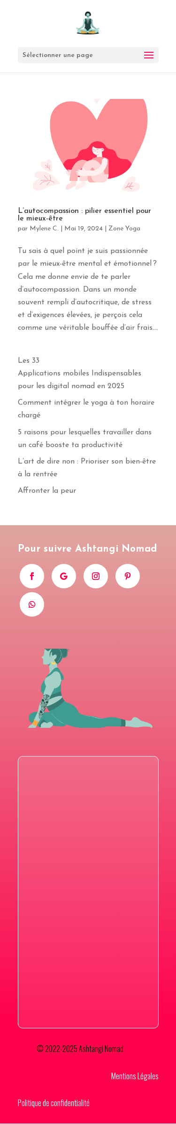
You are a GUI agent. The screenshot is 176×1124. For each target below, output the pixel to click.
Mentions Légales (135, 1076)
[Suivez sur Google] (64, 576)
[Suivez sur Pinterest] (127, 576)
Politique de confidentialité (54, 1102)
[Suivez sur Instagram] (96, 576)
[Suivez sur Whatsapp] (32, 604)
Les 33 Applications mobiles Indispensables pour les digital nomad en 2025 (79, 373)
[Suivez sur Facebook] (32, 576)
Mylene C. (44, 228)
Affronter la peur (47, 491)
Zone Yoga (124, 228)
